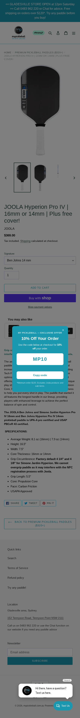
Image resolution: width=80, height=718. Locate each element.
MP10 (40, 359)
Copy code (40, 375)
